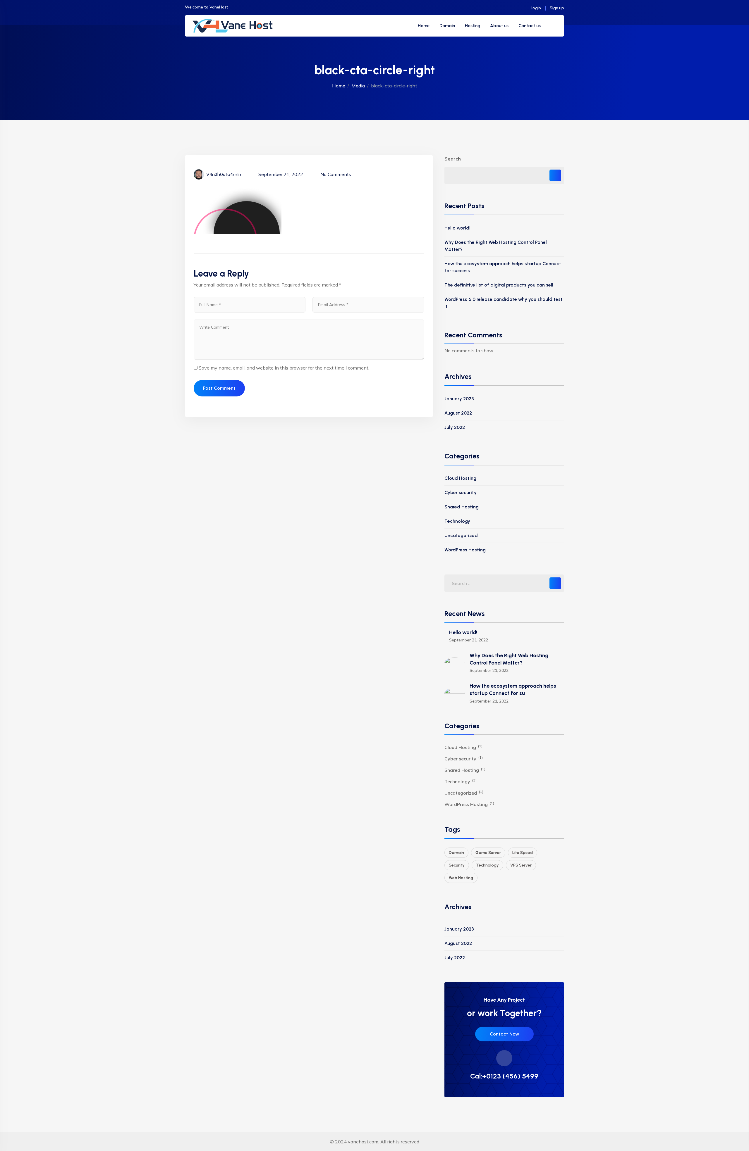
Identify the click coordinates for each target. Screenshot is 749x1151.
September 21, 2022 (280, 174)
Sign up (557, 8)
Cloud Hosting (460, 478)
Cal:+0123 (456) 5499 (504, 1076)
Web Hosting (461, 877)
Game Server (488, 852)
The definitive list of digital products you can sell (498, 285)
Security (457, 865)
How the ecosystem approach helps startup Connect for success (502, 267)
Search (452, 159)
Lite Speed (522, 852)
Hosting (472, 25)
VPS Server (521, 865)
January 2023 (459, 398)
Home (424, 25)
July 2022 (454, 427)
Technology (457, 521)
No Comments (335, 174)
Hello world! (457, 228)
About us (499, 25)
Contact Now (504, 1034)
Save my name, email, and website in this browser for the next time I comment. (284, 368)
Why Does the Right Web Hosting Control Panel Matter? (495, 245)
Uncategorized (461, 535)
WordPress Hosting (465, 550)
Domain (447, 25)
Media (358, 86)
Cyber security (460, 492)
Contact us (529, 25)
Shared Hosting (461, 507)
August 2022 (458, 413)
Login (536, 8)
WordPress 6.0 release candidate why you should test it (503, 302)
